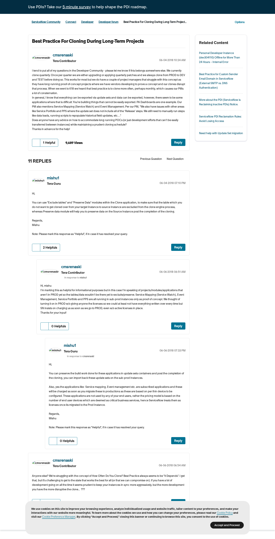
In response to (75, 277)
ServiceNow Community (46, 22)
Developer (87, 22)
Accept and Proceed (227, 525)
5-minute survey (76, 6)
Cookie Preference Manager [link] (58, 516)
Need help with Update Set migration (221, 133)
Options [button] (240, 22)
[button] (36, 142)
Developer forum (108, 22)
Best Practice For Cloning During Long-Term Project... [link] (155, 22)
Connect (70, 22)
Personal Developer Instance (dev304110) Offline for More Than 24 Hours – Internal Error (219, 57)
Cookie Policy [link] (225, 512)
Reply (178, 142)
